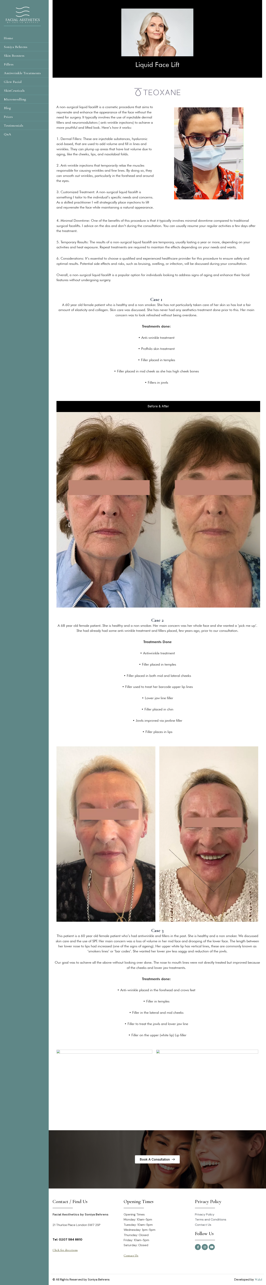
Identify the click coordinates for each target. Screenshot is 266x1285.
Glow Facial (13, 82)
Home (8, 38)
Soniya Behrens (15, 47)
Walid (258, 1280)
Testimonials (13, 125)
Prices (8, 117)
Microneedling (15, 99)
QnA (7, 134)
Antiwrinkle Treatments (22, 73)
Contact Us (131, 1255)
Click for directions (65, 1250)
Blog (7, 108)
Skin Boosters (14, 55)
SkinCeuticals (14, 90)
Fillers (9, 64)
